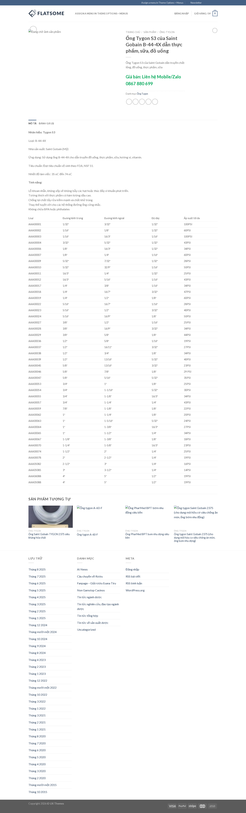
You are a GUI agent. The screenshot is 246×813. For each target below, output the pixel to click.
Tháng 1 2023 (37, 673)
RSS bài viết (133, 576)
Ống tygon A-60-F (87, 534)
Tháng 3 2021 (37, 715)
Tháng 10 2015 (37, 792)
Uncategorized (86, 629)
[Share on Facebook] (129, 102)
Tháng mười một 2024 (42, 632)
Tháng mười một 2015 (42, 785)
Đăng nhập (132, 569)
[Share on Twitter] (135, 102)
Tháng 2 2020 (37, 778)
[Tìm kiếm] (71, 13)
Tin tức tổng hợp (87, 615)
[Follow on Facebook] (205, 3)
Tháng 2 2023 (37, 666)
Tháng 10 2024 (37, 639)
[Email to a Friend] (142, 102)
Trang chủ (133, 32)
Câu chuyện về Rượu (90, 576)
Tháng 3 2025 (37, 604)
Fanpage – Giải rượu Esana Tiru (96, 583)
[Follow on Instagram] (209, 3)
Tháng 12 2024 (37, 625)
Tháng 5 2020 (37, 757)
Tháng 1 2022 (37, 708)
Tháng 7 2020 (37, 743)
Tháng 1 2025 (37, 618)
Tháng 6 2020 (37, 750)
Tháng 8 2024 (37, 652)
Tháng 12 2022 (37, 680)
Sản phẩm (150, 32)
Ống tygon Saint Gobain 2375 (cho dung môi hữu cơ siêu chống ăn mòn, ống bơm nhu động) (194, 537)
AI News (82, 569)
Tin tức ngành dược (89, 597)
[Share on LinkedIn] (155, 102)
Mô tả (32, 123)
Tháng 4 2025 (37, 597)
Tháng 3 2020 (37, 771)
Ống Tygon (167, 32)
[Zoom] (33, 29)
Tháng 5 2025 (37, 590)
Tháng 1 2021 (37, 729)
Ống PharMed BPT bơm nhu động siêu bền (147, 536)
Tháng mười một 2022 (42, 687)
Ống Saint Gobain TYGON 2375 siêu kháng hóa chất (49, 536)
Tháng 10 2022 (37, 694)
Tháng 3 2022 (37, 701)
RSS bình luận (134, 583)
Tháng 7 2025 (37, 576)
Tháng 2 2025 (37, 611)
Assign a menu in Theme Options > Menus (162, 2)
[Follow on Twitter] (212, 3)
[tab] (32, 123)
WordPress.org (135, 590)
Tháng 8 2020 (37, 736)
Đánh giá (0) (46, 123)
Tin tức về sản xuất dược (92, 622)
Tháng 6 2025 (37, 583)
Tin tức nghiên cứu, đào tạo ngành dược (98, 606)
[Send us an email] (216, 3)
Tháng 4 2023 (37, 659)
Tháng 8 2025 (37, 569)
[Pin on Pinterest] (148, 102)
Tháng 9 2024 (37, 646)
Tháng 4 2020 (37, 764)
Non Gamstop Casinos (91, 590)
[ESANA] (46, 13)
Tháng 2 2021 (37, 722)
